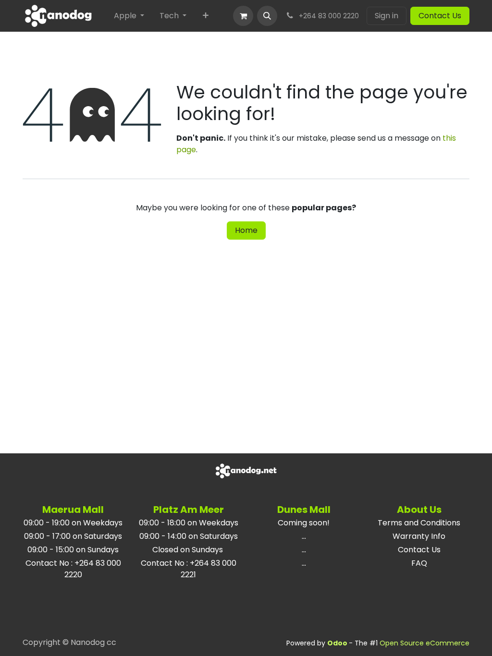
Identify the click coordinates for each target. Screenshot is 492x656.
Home (246, 230)
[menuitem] (129, 15)
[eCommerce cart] (243, 16)
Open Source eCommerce (424, 643)
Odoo (338, 643)
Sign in (386, 15)
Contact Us (439, 15)
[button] (267, 16)
